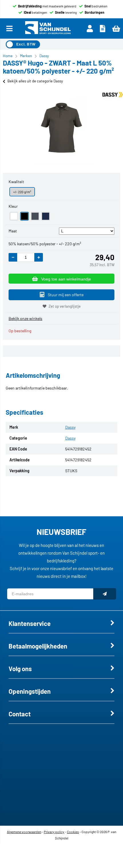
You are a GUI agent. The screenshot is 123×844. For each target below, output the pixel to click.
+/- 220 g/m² (22, 192)
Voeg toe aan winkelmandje (66, 279)
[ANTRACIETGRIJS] (35, 216)
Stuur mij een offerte (66, 294)
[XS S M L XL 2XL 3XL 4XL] (87, 230)
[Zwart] (24, 216)
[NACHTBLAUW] (45, 216)
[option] (61, 127)
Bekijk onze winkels (25, 318)
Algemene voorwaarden (24, 832)
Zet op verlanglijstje (65, 306)
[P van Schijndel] (47, 28)
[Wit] (13, 216)
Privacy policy (54, 832)
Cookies (73, 832)
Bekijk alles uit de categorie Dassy (35, 81)
